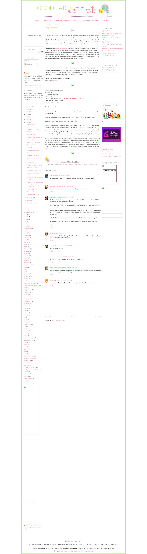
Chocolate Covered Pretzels (34, 170)
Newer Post (48, 317)
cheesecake (27, 249)
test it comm (53, 280)
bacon (25, 219)
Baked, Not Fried (31, 192)
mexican (26, 313)
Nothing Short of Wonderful (34, 165)
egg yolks (26, 276)
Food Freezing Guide (107, 154)
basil (25, 221)
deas (25, 269)
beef (25, 224)
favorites (26, 278)
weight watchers (28, 378)
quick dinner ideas (29, 338)
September (30, 203)
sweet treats (27, 360)
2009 (27, 117)
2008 (27, 119)
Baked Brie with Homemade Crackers (112, 33)
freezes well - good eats (30, 283)
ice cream (26, 303)
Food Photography (63, 20)
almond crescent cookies (62, 48)
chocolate (26, 253)
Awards (106, 20)
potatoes (26, 331)
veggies (26, 376)
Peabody (52, 246)
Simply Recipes (54, 80)
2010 (27, 114)
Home (37, 20)
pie (25, 326)
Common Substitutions (108, 152)
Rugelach (29, 153)
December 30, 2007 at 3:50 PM (63, 246)
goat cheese (27, 297)
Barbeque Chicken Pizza (108, 35)
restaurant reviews (29, 340)
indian (25, 306)
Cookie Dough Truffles (33, 155)
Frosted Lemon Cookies (33, 150)
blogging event (28, 228)
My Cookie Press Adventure (34, 142)
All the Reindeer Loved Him (34, 137)
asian (25, 215)
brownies (26, 237)
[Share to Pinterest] (78, 162)
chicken (26, 251)
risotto (25, 344)
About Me (47, 20)
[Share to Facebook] (76, 162)
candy (25, 242)
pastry (25, 322)
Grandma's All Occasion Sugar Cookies (112, 48)
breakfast (26, 235)
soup (25, 354)
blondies (26, 231)
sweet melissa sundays (30, 358)
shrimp (26, 349)
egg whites (27, 274)
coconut (26, 256)
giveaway (26, 294)
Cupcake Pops (106, 42)
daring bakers (27, 265)
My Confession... (31, 162)
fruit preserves (27, 290)
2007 (27, 122)
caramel (26, 244)
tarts (25, 363)
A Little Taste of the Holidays (35, 168)
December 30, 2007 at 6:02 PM (65, 257)
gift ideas (26, 292)
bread (25, 233)
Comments (29, 64)
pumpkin (26, 333)
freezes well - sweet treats (30, 285)
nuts (25, 317)
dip (25, 271)
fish (25, 281)
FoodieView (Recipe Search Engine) (111, 156)
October (29, 200)
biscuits (26, 226)
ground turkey (28, 301)
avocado (26, 217)
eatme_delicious (54, 267)
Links (76, 20)
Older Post (98, 317)
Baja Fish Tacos (106, 31)
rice (25, 342)
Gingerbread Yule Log (33, 194)
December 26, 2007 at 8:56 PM (64, 186)
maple (25, 310)
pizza (25, 329)
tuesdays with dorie (29, 367)
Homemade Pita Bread (108, 51)
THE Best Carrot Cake (108, 55)
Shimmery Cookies (32, 145)
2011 (27, 112)
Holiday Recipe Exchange (34, 129)
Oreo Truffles (30, 140)
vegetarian (27, 374)
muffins (26, 315)
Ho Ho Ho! (30, 147)
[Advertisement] (30, 468)
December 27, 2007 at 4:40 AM (65, 197)
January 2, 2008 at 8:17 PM (64, 280)
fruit (25, 288)
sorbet (25, 351)
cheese (25, 246)
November (30, 198)
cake (25, 240)
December (30, 124)
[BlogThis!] (72, 162)
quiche (26, 335)
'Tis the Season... (31, 134)
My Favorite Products (91, 20)
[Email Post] (68, 162)
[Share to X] (74, 162)
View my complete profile (32, 85)
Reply (51, 181)
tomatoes (26, 365)
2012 (27, 109)
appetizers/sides (28, 212)
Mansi (51, 233)
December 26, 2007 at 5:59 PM (61, 175)
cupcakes (26, 262)
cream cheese (27, 260)
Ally (51, 175)
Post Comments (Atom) (58, 320)
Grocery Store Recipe (32, 189)
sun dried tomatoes (29, 356)
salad (25, 347)
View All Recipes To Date (109, 70)
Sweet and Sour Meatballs (109, 53)
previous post (57, 35)
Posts (27, 61)
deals (25, 267)
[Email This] (70, 162)
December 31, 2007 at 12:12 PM (68, 267)
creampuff (52, 186)
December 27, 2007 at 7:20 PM (62, 233)
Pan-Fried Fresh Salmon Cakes (35, 182)
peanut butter (27, 324)
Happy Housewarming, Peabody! (33, 186)
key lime (26, 308)
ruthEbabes (53, 197)
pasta (25, 319)
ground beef (27, 299)
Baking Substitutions (107, 149)
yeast (25, 381)
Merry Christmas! (31, 127)
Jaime (27, 73)
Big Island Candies (68, 40)
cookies (26, 258)
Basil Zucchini (31, 132)
